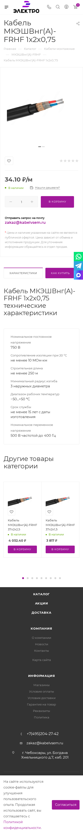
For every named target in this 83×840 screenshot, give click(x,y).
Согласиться (65, 805)
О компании (41, 638)
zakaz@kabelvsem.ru (25, 222)
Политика (41, 717)
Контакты (41, 650)
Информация (41, 676)
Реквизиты (41, 711)
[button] (23, 578)
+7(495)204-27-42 (43, 734)
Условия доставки (42, 698)
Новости (41, 644)
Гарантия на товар (41, 704)
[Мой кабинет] (66, 7)
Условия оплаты (41, 691)
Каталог (41, 594)
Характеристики (23, 273)
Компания (41, 628)
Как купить (60, 273)
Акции (41, 603)
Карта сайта (41, 660)
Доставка (41, 612)
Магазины (41, 685)
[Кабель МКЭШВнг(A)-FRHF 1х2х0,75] (41, 108)
